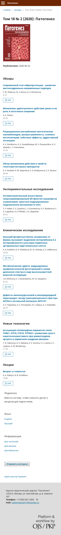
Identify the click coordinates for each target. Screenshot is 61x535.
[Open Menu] (3, 3)
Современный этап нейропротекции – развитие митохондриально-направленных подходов (29, 87)
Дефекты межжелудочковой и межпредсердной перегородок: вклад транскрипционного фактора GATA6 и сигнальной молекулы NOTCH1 (30, 298)
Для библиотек (11, 450)
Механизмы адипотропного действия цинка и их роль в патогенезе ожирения (30, 110)
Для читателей (11, 441)
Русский (8, 423)
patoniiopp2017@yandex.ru (25, 502)
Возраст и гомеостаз (14, 371)
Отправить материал (17, 464)
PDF (9, 100)
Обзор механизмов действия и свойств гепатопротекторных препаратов (24, 165)
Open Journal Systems (15, 476)
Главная (7, 10)
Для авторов (10, 446)
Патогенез (12, 3)
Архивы (17, 10)
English (8, 419)
